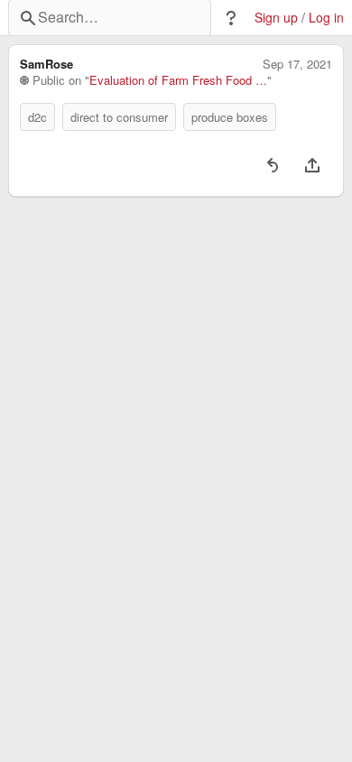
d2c (37, 117)
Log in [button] (326, 17)
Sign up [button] (276, 17)
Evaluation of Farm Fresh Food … (178, 80)
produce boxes (229, 117)
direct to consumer (119, 117)
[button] (231, 18)
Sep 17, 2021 (297, 64)
